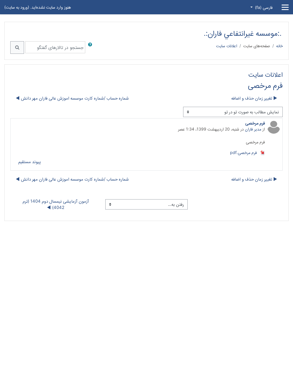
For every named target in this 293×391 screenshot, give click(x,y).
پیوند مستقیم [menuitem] (29, 161)
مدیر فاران (253, 129)
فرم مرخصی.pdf (244, 152)
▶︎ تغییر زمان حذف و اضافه (254, 98)
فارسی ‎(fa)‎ (263, 7)
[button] (89, 47)
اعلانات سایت (226, 45)
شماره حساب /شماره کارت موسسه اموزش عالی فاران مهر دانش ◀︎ (72, 98)
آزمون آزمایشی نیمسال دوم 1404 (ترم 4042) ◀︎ (55, 204)
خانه (279, 45)
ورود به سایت (17, 7)
